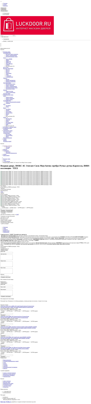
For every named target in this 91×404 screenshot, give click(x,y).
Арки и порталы (7, 381)
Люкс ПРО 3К (9, 63)
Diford (7, 121)
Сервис (5, 139)
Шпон (7, 136)
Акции (4, 154)
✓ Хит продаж (6, 161)
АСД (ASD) (5, 67)
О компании (6, 150)
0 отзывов (3, 213)
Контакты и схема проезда (9, 374)
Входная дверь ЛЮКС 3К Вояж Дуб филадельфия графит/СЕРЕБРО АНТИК (18, 328)
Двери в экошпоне (10, 98)
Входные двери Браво (8, 68)
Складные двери (7, 385)
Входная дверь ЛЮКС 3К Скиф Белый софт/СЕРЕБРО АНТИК (15, 338)
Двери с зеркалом (10, 85)
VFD (4, 104)
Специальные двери (7, 130)
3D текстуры (9, 118)
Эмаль (7, 106)
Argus (2, 191)
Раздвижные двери (7, 128)
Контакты (5, 5)
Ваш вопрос (3, 289)
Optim (7, 74)
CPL (7, 115)
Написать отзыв (4, 250)
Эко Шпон (8, 105)
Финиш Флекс (9, 112)
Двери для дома (9, 91)
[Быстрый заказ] (6, 315)
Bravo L (7, 72)
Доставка (5, 3)
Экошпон (8, 103)
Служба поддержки (5, 370)
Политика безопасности (11, 153)
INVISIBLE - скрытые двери (9, 127)
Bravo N (8, 69)
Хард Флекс (8, 111)
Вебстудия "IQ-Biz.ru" (6, 401)
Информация (6, 232)
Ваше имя (3, 251)
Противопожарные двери (11, 56)
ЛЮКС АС (8, 62)
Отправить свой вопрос (6, 296)
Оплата (5, 4)
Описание (5, 227)
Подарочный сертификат (9, 375)
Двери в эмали (9, 99)
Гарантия (5, 366)
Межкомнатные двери (8, 94)
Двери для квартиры (10, 92)
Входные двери (6, 51)
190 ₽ (17, 214)
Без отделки (8, 134)
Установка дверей (7, 141)
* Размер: (3, 206)
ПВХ (7, 124)
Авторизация (6, 13)
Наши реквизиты (7, 360)
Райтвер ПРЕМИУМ (10, 80)
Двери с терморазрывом (11, 55)
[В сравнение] (9, 315)
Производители (6, 376)
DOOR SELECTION (10, 84)
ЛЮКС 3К (8, 61)
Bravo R (7, 71)
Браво (4, 108)
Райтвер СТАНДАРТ (11, 81)
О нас (4, 362)
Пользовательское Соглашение (10, 367)
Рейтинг (2, 274)
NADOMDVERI (7, 53)
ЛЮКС (7, 60)
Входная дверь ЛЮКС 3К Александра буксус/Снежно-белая (14, 317)
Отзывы (5, 229)
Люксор (5, 90)
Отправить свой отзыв (5, 277)
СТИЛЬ (7, 65)
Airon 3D (8, 119)
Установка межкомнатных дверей (10, 361)
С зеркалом (8, 75)
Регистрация (6, 14)
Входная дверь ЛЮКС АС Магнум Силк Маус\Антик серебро (15, 348)
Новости (5, 149)
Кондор (7, 79)
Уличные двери (6, 93)
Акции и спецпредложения (9, 372)
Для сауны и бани (7, 131)
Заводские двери (7, 82)
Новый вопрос (4, 283)
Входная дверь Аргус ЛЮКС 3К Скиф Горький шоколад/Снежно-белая (17, 307)
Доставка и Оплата (7, 145)
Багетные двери (9, 122)
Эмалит (7, 110)
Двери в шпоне (9, 97)
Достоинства (3, 254)
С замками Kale (9, 76)
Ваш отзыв (3, 267)
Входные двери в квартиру (12, 54)
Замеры (5, 140)
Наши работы (6, 155)
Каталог (2, 378)
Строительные (6, 133)
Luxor (4, 96)
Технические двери (10, 88)
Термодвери (8, 73)
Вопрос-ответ (6, 230)
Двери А (5, 78)
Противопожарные (7, 137)
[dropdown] (1, 1)
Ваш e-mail (3, 286)
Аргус (4, 57)
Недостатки (3, 260)
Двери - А (5, 117)
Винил (7, 113)
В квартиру (8, 123)
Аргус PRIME (9, 59)
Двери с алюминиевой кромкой (13, 102)
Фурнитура (5, 387)
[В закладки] (7, 315)
